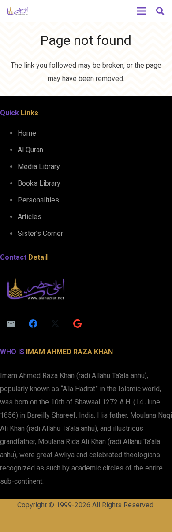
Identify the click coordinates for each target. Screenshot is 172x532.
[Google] (77, 324)
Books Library (39, 183)
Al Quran (30, 150)
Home (27, 133)
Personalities (38, 200)
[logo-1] (17, 11)
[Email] (11, 324)
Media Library (39, 166)
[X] (55, 324)
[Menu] (141, 11)
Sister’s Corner (40, 233)
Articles (29, 217)
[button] (160, 11)
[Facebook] (33, 324)
